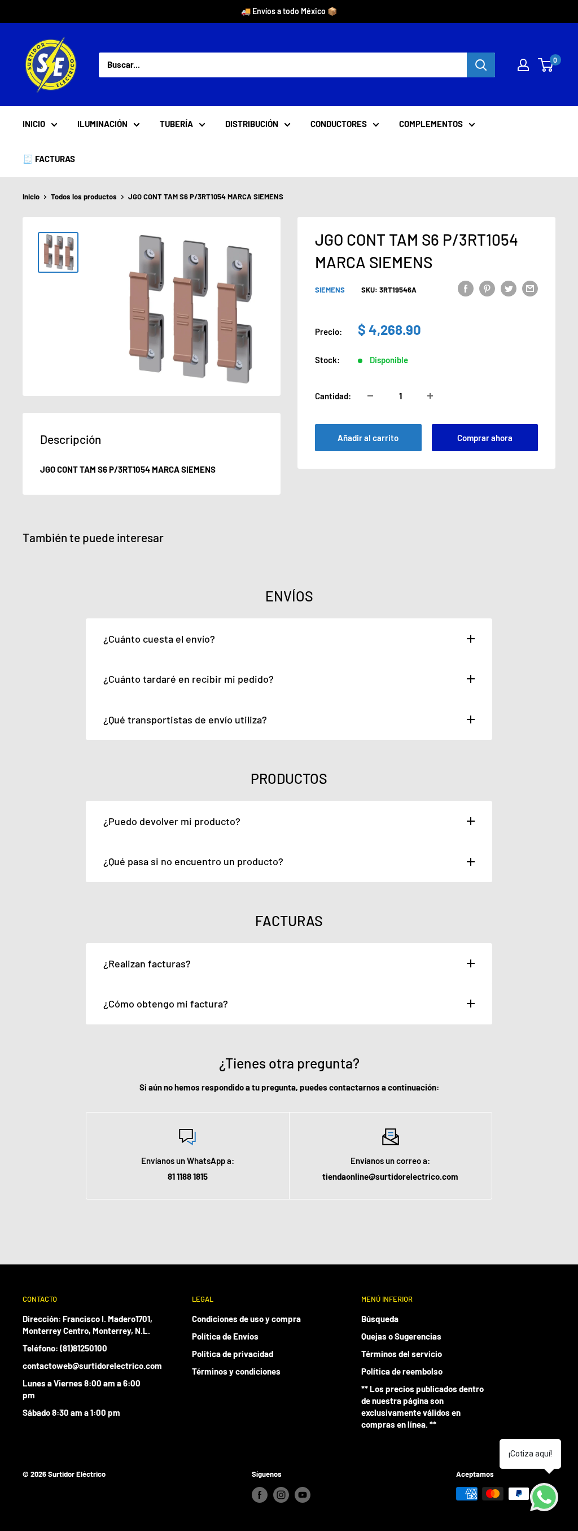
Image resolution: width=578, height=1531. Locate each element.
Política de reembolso (402, 1371)
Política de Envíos (225, 1336)
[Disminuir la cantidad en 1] (370, 396)
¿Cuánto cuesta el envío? (159, 639)
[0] (546, 65)
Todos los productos (84, 196)
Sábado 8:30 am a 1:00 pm (71, 1412)
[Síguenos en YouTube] (302, 1495)
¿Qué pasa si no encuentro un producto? (193, 861)
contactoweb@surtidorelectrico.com (87, 1365)
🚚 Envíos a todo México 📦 (289, 11)
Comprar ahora (485, 438)
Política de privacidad (232, 1354)
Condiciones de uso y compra (246, 1319)
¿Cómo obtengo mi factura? (165, 1003)
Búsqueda (380, 1319)
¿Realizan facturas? (147, 963)
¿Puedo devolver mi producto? (171, 821)
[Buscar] (481, 65)
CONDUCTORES (338, 124)
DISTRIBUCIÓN (251, 124)
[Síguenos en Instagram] (281, 1495)
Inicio (31, 196)
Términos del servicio (401, 1354)
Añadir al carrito (368, 438)
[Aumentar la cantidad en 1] (430, 396)
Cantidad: (333, 396)
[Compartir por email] (530, 288)
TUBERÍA (176, 124)
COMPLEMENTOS (431, 124)
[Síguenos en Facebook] (260, 1495)
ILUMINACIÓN (102, 124)
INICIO (34, 124)
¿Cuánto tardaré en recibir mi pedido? (188, 679)
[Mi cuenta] (523, 65)
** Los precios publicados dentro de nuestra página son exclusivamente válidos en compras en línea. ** (422, 1406)
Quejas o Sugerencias (401, 1336)
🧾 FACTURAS (49, 159)
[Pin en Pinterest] (487, 288)
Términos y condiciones (236, 1371)
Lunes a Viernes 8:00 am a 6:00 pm (82, 1389)
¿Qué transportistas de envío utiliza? (185, 719)
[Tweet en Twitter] (508, 288)
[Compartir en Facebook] (466, 288)
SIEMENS (330, 289)
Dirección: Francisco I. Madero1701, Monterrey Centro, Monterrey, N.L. (87, 1325)
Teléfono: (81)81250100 (65, 1348)
